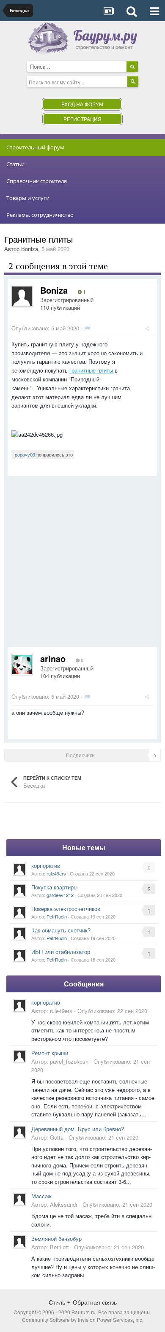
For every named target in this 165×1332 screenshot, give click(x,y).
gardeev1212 (60, 895)
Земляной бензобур (56, 1239)
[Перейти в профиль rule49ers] (19, 869)
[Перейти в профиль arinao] (22, 664)
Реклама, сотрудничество (40, 215)
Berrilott (59, 1247)
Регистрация (82, 118)
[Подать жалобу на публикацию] (87, 328)
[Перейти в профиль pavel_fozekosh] (19, 1056)
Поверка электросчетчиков (65, 909)
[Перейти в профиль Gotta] (19, 1132)
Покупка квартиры (54, 887)
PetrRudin (57, 916)
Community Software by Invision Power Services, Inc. (82, 1319)
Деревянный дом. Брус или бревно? (77, 1129)
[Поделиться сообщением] (147, 328)
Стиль (58, 1302)
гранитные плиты (91, 370)
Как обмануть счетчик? (61, 930)
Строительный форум (35, 147)
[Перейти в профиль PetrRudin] (19, 912)
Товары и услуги (28, 198)
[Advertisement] (82, 565)
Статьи (15, 164)
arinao (53, 658)
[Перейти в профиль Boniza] (22, 296)
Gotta (56, 1137)
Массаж (41, 1196)
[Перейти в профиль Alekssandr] (19, 1199)
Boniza (29, 249)
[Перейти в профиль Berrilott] (19, 1241)
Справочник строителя (36, 181)
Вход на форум (82, 104)
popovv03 (25, 454)
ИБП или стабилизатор (60, 952)
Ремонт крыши (49, 1053)
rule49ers (56, 873)
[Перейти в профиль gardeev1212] (19, 890)
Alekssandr (63, 1204)
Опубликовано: (45, 328)
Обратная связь (95, 1302)
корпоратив (45, 866)
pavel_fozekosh (69, 1061)
